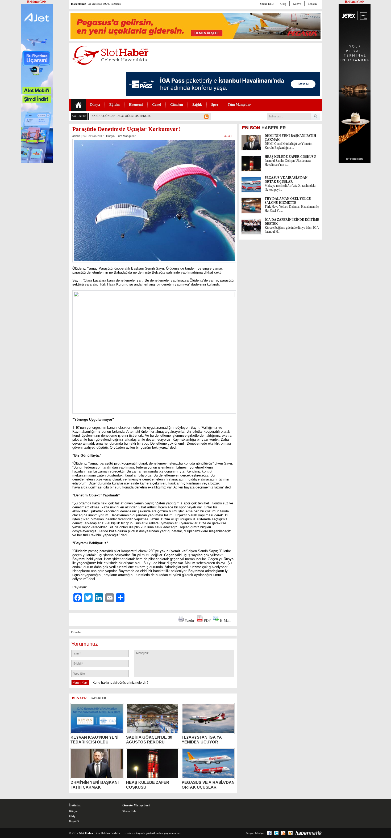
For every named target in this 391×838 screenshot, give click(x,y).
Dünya (95, 105)
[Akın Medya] (290, 833)
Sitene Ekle (267, 3)
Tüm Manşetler (239, 105)
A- (226, 136)
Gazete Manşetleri (136, 805)
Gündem (176, 105)
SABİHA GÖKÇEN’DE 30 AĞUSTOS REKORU (121, 115)
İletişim (312, 3)
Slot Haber (86, 833)
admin (76, 136)
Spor (214, 105)
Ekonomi (136, 105)
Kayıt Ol (74, 821)
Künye (297, 3)
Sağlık (197, 105)
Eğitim (114, 105)
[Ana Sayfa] (78, 105)
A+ (230, 136)
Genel (156, 105)
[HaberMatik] (308, 833)
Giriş (283, 3)
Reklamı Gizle (354, 2)
